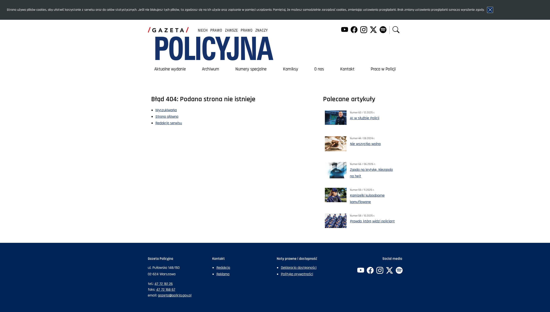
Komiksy (290, 69)
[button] (396, 30)
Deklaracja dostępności (298, 267)
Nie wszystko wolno (365, 143)
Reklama (222, 274)
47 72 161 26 (163, 283)
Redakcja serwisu (168, 123)
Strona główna (166, 116)
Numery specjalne (251, 69)
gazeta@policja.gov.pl (174, 295)
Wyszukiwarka (166, 110)
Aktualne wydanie (170, 69)
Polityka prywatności (297, 274)
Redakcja (223, 267)
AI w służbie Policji (364, 118)
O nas (319, 69)
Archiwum (210, 69)
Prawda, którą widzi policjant (372, 221)
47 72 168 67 (165, 289)
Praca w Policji (383, 69)
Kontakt (347, 69)
